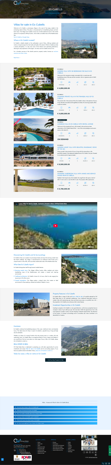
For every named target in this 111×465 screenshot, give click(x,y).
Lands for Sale (41, 450)
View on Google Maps (19, 448)
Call (103, 463)
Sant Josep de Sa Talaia (54, 13)
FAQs (69, 442)
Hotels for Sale (41, 453)
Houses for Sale (41, 447)
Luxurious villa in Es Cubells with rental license (75, 124)
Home (46, 13)
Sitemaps (70, 451)
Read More (16, 57)
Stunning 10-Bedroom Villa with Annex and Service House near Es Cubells (76, 174)
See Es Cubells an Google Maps (21, 37)
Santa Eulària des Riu (58, 450)
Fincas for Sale (41, 448)
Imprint (69, 448)
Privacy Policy (71, 450)
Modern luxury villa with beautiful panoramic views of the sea (77, 148)
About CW (40, 443)
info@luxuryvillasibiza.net (25, 452)
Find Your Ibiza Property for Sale (55, 360)
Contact (70, 445)
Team (39, 445)
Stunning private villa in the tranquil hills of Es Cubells (75, 97)
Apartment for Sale (42, 451)
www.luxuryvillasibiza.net (26, 453)
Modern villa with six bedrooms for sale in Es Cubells (74, 72)
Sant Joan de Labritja (58, 447)
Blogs (69, 443)
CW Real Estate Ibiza (93, 457)
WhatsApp (106, 463)
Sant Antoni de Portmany (58, 445)
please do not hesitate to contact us (44, 350)
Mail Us (109, 463)
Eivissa (54, 442)
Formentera (55, 443)
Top (2, 459)
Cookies (70, 447)
